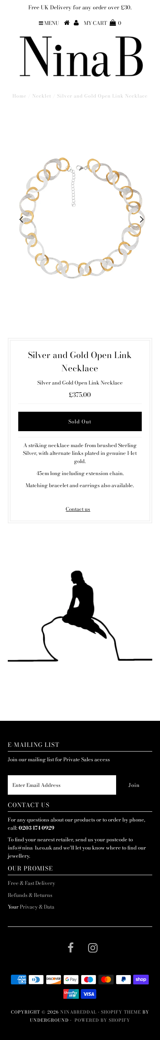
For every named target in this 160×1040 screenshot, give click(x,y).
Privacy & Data (37, 907)
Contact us (78, 509)
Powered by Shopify (102, 1020)
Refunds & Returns (30, 895)
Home (19, 96)
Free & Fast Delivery (31, 883)
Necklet (41, 96)
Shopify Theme (121, 1012)
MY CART (102, 23)
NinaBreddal (78, 1012)
